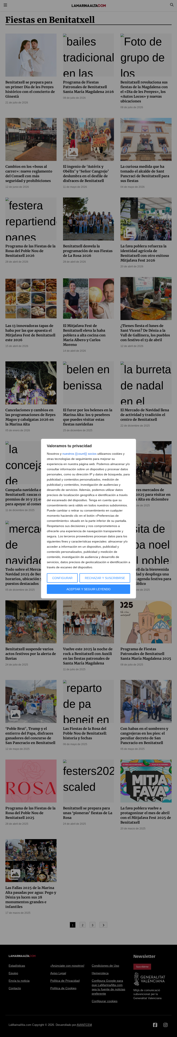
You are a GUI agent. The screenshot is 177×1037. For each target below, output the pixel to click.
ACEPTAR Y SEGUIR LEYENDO (88, 589)
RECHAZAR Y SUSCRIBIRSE (105, 578)
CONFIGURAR (62, 578)
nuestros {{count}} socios (79, 453)
